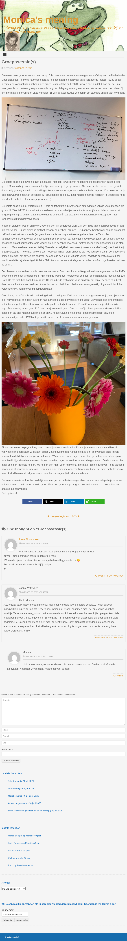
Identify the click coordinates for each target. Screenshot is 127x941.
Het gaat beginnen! (59, 516)
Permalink (99, 576)
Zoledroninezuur (25, 865)
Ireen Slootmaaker (29, 539)
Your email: (8, 910)
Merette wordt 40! (16, 796)
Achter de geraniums (18, 803)
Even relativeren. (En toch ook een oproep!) (29, 810)
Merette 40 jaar (15, 788)
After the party (15, 781)
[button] (32, 501)
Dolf (10, 858)
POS (74, 516)
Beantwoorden (115, 576)
